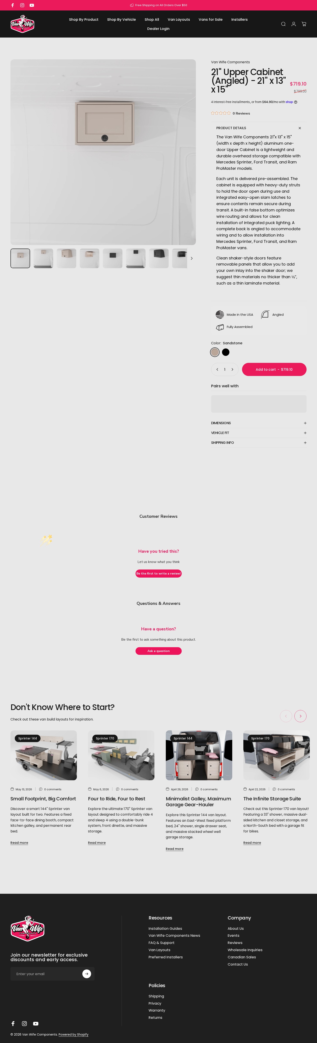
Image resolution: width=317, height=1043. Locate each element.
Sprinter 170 (105, 738)
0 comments (52, 789)
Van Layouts (159, 950)
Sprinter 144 (27, 738)
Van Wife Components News (174, 935)
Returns (155, 1018)
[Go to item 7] (159, 258)
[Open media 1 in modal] (103, 152)
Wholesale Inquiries (245, 950)
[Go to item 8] (182, 258)
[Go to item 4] (89, 258)
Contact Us (238, 964)
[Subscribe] (86, 973)
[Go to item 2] (43, 258)
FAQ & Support (162, 943)
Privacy (155, 1003)
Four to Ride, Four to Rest (116, 798)
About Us (236, 928)
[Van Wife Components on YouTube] (35, 1023)
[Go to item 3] (66, 258)
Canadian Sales (242, 957)
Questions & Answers (158, 603)
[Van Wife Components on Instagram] (24, 1023)
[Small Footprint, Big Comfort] (43, 755)
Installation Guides (165, 928)
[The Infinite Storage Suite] (276, 755)
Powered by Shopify (73, 1034)
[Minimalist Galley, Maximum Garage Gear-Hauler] (199, 755)
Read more (19, 843)
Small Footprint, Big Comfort (43, 798)
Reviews (235, 943)
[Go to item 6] (136, 258)
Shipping (156, 996)
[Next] (184, 160)
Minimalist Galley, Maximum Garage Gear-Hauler (198, 801)
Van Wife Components (230, 62)
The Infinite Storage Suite (272, 798)
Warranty (157, 1010)
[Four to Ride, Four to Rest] (121, 755)
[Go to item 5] (112, 258)
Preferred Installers (166, 957)
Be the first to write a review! (158, 573)
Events (233, 935)
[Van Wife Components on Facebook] (13, 1023)
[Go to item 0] (20, 258)
